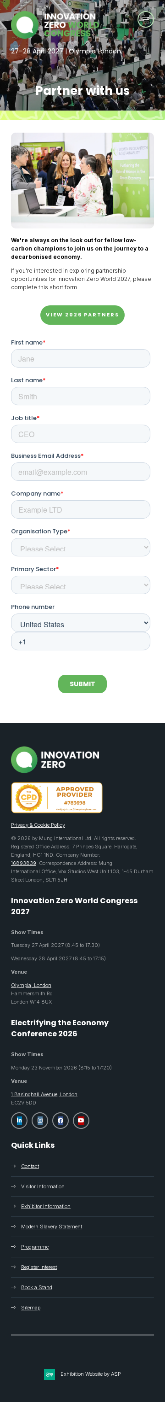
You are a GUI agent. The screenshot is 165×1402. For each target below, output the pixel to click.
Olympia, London (31, 985)
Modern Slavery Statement (51, 1226)
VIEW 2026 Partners (82, 314)
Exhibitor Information (46, 1206)
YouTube (81, 1120)
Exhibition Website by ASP (90, 1374)
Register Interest (39, 1267)
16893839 (23, 863)
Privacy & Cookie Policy (38, 825)
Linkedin (19, 1120)
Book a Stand (36, 1287)
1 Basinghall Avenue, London (44, 1094)
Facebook (60, 1120)
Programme (35, 1247)
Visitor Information (43, 1186)
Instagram (40, 1120)
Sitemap (30, 1307)
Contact (30, 1166)
